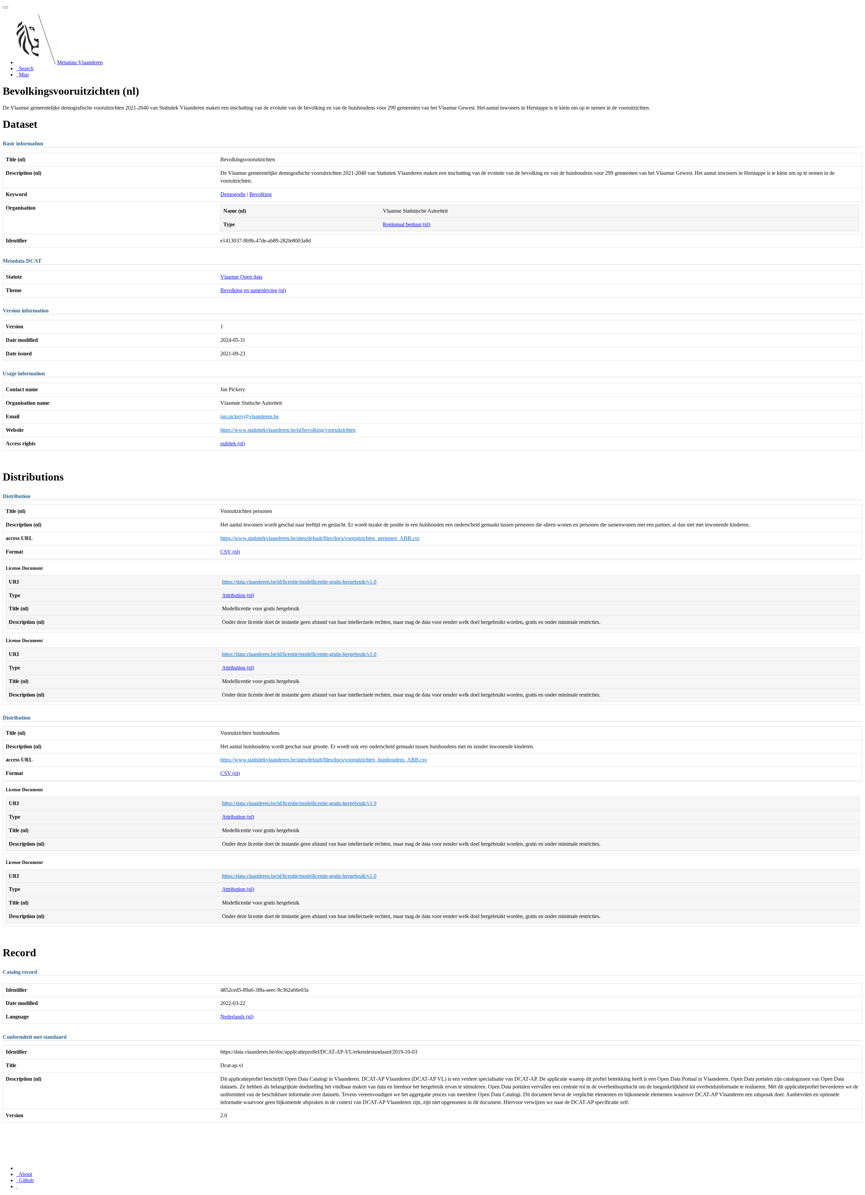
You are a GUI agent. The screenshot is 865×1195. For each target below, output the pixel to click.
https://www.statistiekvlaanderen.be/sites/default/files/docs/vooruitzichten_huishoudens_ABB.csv (323, 760)
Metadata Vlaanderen (80, 62)
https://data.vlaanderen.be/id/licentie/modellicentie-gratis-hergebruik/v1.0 (299, 582)
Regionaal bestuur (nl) (406, 224)
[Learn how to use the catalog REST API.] (17, 1186)
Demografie (233, 194)
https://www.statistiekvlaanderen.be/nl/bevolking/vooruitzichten (287, 430)
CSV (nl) (230, 552)
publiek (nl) (232, 443)
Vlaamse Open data (241, 277)
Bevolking (260, 194)
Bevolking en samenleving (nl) (253, 290)
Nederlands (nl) (236, 1017)
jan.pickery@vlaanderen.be (249, 416)
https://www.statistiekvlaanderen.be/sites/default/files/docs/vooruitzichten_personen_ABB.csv (320, 538)
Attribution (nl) (238, 595)
